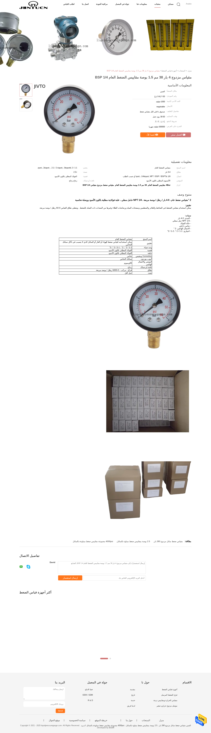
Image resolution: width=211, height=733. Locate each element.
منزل (161, 720)
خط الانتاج (89, 689)
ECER (111, 728)
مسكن (171, 4)
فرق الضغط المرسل (169, 695)
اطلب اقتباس (68, 4)
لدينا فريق (131, 706)
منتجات (157, 4)
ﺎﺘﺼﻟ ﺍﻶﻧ (151, 134)
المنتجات (146, 720)
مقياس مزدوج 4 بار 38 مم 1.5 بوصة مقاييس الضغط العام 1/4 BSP (133, 71)
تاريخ (133, 695)
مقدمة (132, 689)
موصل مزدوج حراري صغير (167, 706)
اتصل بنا (85, 4)
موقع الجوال (54, 720)
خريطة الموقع (101, 720)
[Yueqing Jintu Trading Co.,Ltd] (33, 5)
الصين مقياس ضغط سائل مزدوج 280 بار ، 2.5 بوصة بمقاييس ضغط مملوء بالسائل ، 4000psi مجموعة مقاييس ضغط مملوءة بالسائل (139, 725)
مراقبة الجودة (102, 4)
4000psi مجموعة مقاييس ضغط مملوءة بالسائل (93, 541)
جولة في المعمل (122, 4)
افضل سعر (177, 134)
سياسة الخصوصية (77, 720)
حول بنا (129, 720)
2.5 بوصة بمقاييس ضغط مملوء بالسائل (133, 541)
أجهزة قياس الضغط (169, 689)
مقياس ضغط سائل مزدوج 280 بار (168, 541)
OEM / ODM (88, 695)
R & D (90, 700)
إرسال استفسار (70, 578)
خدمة (133, 700)
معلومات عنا (142, 4)
